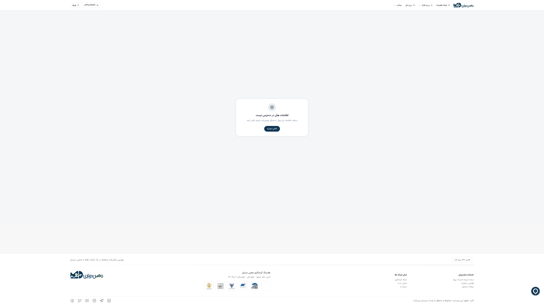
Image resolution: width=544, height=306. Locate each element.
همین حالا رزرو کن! (462, 259)
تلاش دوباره (272, 128)
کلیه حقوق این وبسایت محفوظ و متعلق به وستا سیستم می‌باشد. (443, 300)
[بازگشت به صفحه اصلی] (463, 5)
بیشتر (399, 5)
